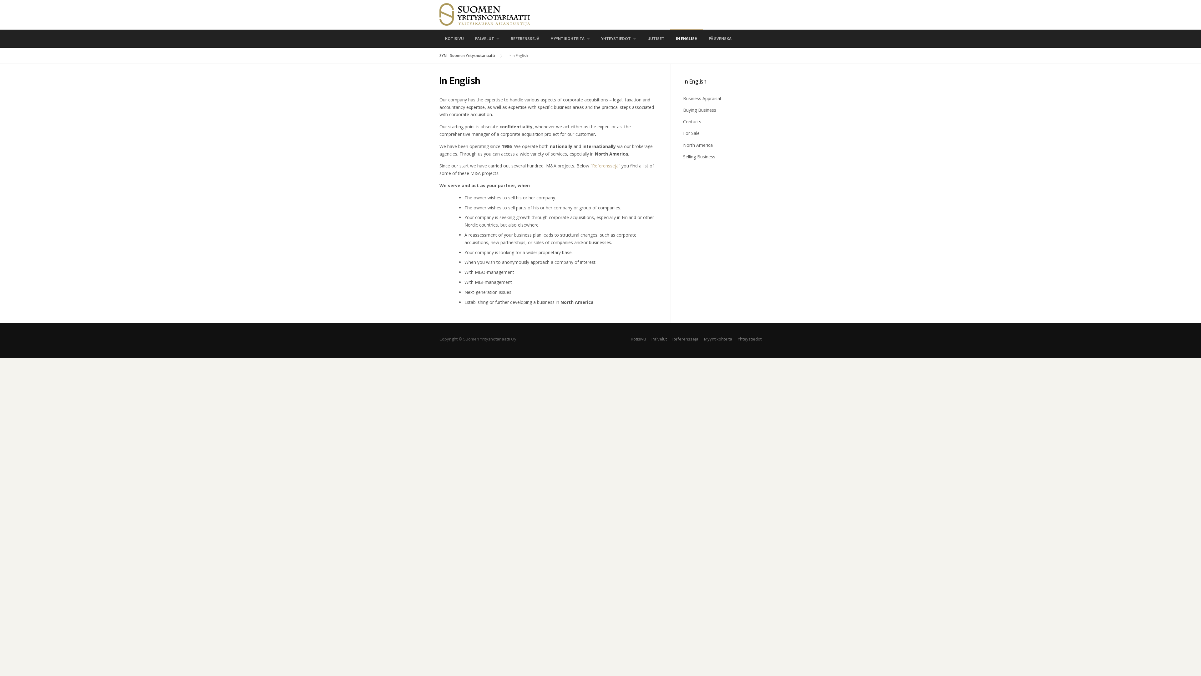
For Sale (691, 133)
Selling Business (699, 157)
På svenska (720, 38)
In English (686, 38)
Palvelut (484, 38)
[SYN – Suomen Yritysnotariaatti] (484, 14)
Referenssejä (525, 38)
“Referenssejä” (605, 166)
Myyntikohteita (567, 38)
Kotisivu (454, 38)
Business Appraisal (702, 98)
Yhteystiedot (616, 38)
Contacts (692, 122)
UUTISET (656, 38)
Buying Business (699, 110)
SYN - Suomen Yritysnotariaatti (467, 55)
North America (698, 145)
